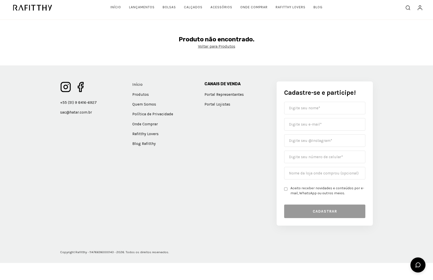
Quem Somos (144, 104)
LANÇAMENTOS (142, 7)
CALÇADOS (193, 7)
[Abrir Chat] (417, 264)
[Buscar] (408, 8)
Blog (317, 7)
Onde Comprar (254, 7)
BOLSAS (169, 7)
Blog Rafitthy (144, 143)
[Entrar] (420, 8)
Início (116, 7)
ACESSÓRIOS (221, 7)
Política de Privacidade (152, 114)
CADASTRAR (325, 211)
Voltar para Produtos (216, 46)
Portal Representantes (224, 94)
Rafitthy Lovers (290, 7)
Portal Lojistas (217, 104)
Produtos (140, 94)
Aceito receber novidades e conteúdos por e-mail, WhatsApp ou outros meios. (327, 190)
